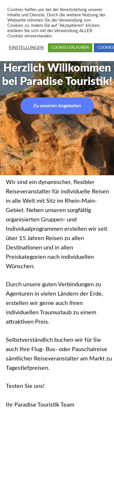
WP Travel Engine (55, 438)
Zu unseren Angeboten (57, 105)
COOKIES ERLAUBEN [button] (70, 48)
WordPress (56, 447)
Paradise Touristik (70, 429)
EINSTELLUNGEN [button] (26, 48)
